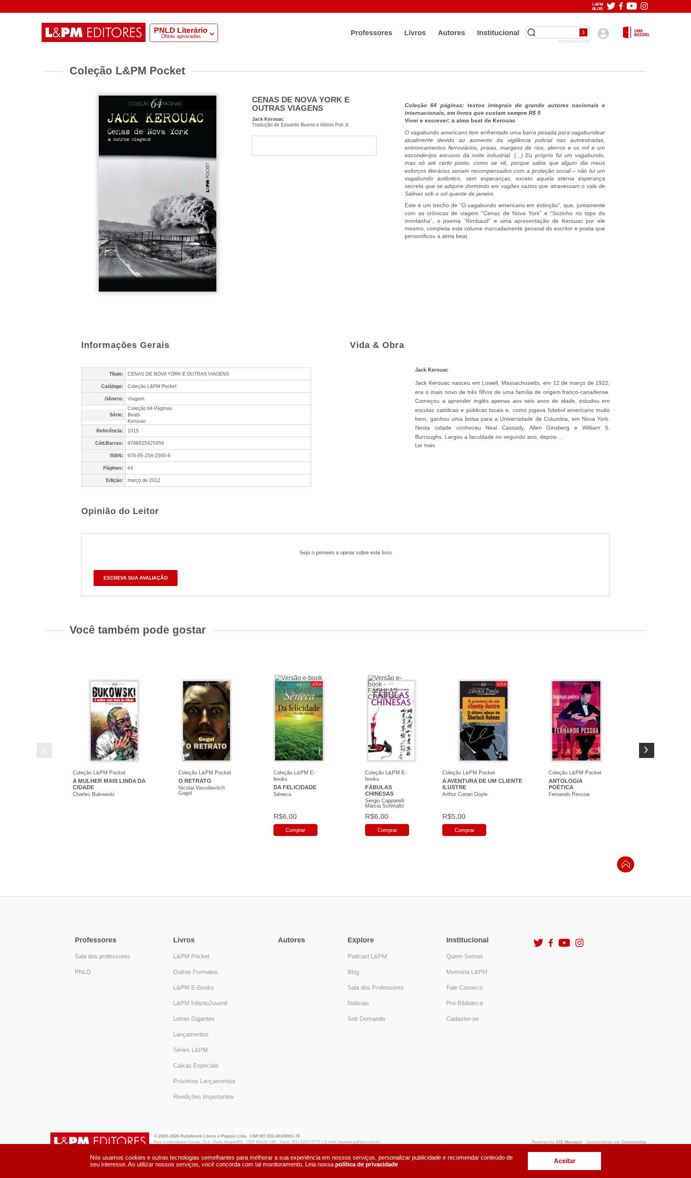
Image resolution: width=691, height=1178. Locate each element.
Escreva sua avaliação (136, 578)
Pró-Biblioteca (464, 1003)
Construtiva (633, 1142)
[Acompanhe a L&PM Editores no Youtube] (632, 6)
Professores (371, 33)
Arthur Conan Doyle (464, 794)
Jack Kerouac (268, 119)
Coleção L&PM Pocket (99, 773)
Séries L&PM (190, 1049)
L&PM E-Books (193, 987)
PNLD (83, 971)
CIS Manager (569, 1142)
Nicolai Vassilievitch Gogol (201, 790)
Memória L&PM (466, 971)
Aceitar (564, 1161)
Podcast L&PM (367, 956)
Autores (451, 33)
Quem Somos (464, 956)
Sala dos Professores (375, 987)
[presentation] (44, 750)
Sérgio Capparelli (384, 801)
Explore (360, 940)
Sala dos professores (102, 956)
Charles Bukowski (93, 794)
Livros (415, 33)
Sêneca (282, 794)
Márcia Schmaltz (384, 806)
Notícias (358, 1003)
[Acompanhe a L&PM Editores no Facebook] (620, 6)
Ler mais (425, 445)
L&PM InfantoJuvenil (200, 1003)
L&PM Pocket (191, 956)
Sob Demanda (366, 1018)
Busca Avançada (573, 41)
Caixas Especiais (196, 1065)
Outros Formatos (195, 971)
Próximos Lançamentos (204, 1081)
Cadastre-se (462, 1018)
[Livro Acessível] (636, 33)
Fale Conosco (464, 987)
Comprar (295, 830)
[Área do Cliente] (603, 33)
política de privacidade (366, 1164)
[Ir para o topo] (623, 866)
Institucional (498, 33)
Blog (353, 971)
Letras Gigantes (194, 1018)
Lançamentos (191, 1034)
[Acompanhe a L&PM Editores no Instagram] (644, 6)
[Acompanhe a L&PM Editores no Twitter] (611, 6)
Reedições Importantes (203, 1096)
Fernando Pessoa (569, 794)
